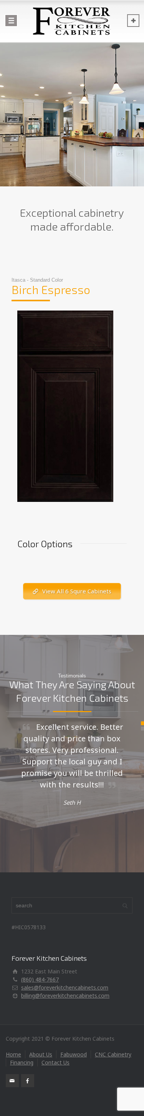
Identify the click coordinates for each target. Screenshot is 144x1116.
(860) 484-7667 (40, 979)
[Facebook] (27, 1080)
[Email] (12, 1080)
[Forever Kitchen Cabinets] (72, 21)
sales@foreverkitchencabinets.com (64, 987)
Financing (21, 1062)
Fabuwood (73, 1054)
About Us (40, 1054)
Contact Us (55, 1062)
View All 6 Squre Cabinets (76, 591)
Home (13, 1054)
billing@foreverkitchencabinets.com (65, 995)
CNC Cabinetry (113, 1054)
